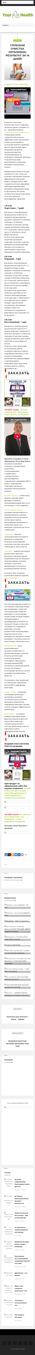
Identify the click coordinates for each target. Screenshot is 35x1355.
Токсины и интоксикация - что (21, 1302)
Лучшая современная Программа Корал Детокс (22, 1182)
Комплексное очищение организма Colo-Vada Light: (17, 926)
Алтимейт (8, 534)
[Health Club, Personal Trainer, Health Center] (17, 14)
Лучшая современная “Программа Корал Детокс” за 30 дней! (16, 412)
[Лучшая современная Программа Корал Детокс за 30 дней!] (8, 1184)
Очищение (17, 40)
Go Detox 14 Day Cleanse (17, 968)
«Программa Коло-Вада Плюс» (17, 132)
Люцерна (8, 551)
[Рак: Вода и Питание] (8, 1316)
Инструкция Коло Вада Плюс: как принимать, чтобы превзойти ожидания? (17, 818)
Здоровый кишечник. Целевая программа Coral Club (17, 1043)
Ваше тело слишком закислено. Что (21, 1288)
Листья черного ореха (13, 510)
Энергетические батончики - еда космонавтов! (21, 1215)
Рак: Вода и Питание (19, 1316)
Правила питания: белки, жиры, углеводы (22, 1244)
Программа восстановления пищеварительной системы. (22, 1259)
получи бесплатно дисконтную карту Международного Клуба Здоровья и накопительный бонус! (17, 793)
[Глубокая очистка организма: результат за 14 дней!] (17, 71)
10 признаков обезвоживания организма (21, 1229)
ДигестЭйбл (9, 714)
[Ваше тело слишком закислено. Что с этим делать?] (8, 1290)
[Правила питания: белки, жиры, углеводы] (8, 1245)
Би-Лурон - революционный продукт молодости (21, 1199)
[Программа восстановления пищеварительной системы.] (8, 1260)
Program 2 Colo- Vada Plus (16, 84)
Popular (7, 1173)
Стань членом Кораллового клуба (17, 1103)
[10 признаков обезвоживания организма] (8, 1230)
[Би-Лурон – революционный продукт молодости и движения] (8, 1201)
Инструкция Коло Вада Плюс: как (16, 959)
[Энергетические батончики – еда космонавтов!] (8, 1217)
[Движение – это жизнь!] (8, 1274)
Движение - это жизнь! (21, 1274)
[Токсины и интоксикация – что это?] (8, 1302)
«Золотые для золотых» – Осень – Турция (17, 1018)
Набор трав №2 (10, 646)
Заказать (19, 373)
